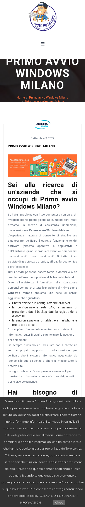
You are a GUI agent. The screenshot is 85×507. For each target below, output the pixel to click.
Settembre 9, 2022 (42, 138)
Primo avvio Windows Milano (48, 97)
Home (21, 97)
